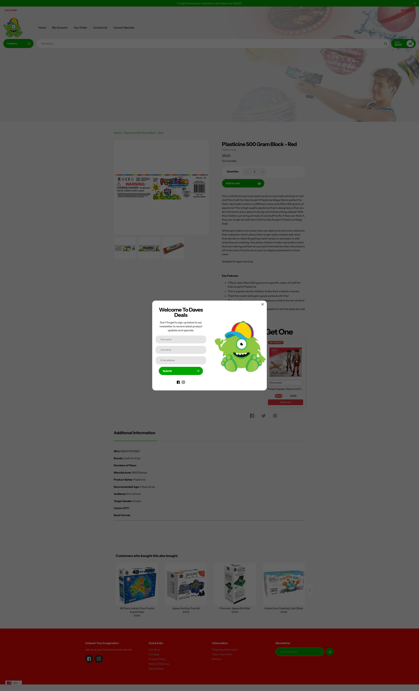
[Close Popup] (263, 304)
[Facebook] (178, 382)
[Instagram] (183, 382)
